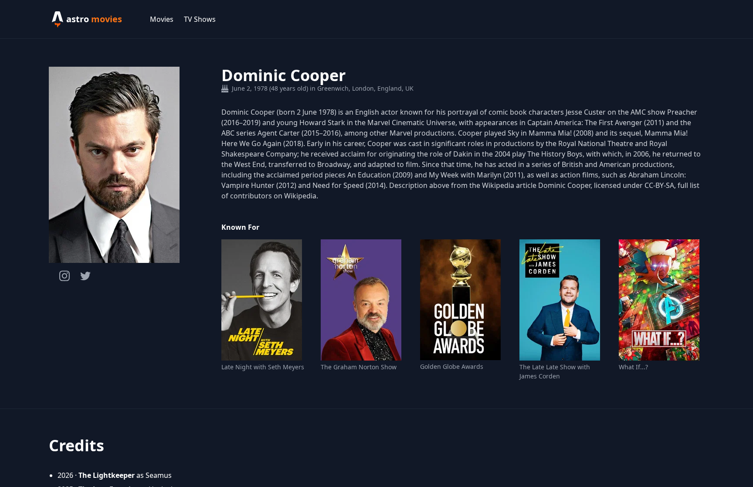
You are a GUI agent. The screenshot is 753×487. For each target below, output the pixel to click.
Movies (161, 19)
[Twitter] (85, 276)
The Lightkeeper (106, 475)
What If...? (633, 367)
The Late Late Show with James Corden (554, 371)
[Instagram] (64, 276)
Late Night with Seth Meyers (262, 367)
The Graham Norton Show (359, 367)
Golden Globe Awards (451, 366)
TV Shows (200, 19)
